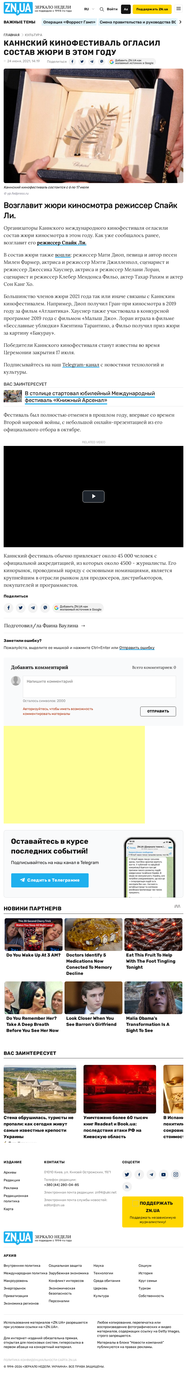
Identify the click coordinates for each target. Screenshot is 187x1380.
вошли (63, 255)
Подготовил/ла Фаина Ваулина (41, 625)
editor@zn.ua (54, 1205)
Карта (8, 1209)
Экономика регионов (21, 1303)
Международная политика (25, 1273)
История (146, 1273)
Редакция (12, 1180)
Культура (101, 1296)
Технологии (103, 1273)
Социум (145, 1266)
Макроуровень (16, 1281)
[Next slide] (179, 22)
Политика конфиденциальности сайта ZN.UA (40, 1360)
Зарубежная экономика (69, 1273)
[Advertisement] (74, 775)
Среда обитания (107, 1281)
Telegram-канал (80, 364)
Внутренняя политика (22, 1266)
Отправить (158, 711)
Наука (99, 1266)
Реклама (11, 1188)
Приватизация (16, 1296)
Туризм (145, 1288)
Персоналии (59, 1301)
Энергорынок (15, 1288)
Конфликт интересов (66, 1281)
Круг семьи (148, 1281)
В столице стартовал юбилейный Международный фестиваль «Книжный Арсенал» (90, 396)
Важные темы (20, 22)
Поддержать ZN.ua (152, 9)
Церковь (100, 1288)
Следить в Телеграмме (53, 880)
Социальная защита (65, 1266)
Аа (126, 9)
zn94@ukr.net (105, 1192)
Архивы (10, 1172)
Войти (112, 9)
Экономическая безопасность (62, 1291)
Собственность (151, 1296)
